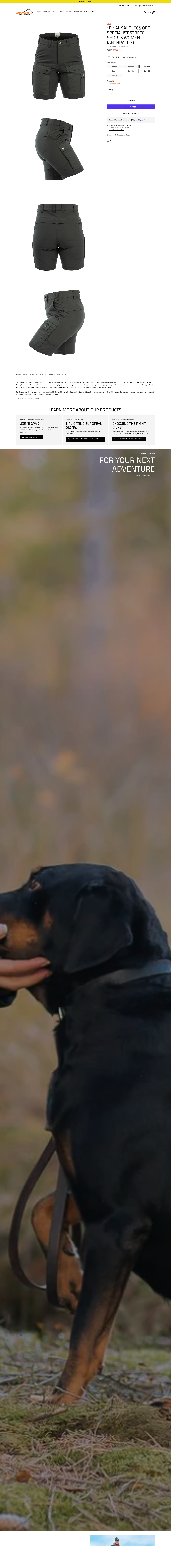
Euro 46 (114, 76)
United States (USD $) (147, 5)
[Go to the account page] (150, 12)
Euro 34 (114, 66)
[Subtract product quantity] (109, 94)
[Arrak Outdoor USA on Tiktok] (130, 5)
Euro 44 (147, 71)
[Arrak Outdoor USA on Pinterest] (128, 5)
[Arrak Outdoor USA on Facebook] (120, 5)
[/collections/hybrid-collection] (85, 990)
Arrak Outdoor (112, 46)
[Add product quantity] (115, 94)
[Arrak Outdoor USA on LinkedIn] (125, 5)
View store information (116, 130)
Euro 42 (131, 71)
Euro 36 (131, 66)
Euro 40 (114, 71)
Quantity (110, 90)
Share (112, 141)
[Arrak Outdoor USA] (24, 11)
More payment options (131, 113)
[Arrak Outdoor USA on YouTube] (136, 5)
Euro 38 (147, 66)
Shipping (110, 135)
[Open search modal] (145, 12)
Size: (111, 63)
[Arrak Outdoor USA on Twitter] (133, 5)
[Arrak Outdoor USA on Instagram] (123, 5)
